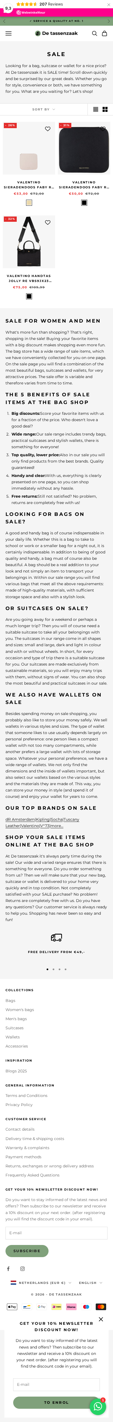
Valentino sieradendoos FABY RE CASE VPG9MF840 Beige (29, 185)
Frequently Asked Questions (32, 1175)
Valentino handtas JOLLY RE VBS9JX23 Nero (29, 279)
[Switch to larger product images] (95, 109)
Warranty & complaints (27, 1147)
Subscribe (27, 1251)
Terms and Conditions (26, 1095)
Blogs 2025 (16, 1071)
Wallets (12, 1037)
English (88, 1283)
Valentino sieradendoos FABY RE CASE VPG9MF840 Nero (84, 185)
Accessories (16, 1046)
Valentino (30, 825)
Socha (57, 819)
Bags (10, 1000)
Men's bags (16, 1018)
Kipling (43, 819)
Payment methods (23, 1156)
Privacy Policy (19, 1104)
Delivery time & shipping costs (34, 1138)
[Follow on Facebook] (8, 1268)
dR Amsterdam (20, 819)
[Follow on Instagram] (22, 1268)
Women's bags (19, 1009)
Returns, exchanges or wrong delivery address (49, 1166)
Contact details (20, 1129)
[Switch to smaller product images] (105, 109)
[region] (56, 946)
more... (56, 825)
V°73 (44, 825)
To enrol (56, 1402)
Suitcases (14, 1027)
